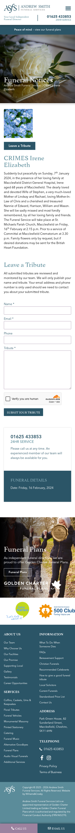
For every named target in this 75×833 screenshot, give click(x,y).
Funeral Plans (11, 750)
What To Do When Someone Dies (49, 644)
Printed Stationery (13, 727)
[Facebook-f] (41, 757)
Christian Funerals (49, 663)
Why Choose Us (13, 648)
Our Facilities (11, 654)
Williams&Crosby (34, 793)
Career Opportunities (15, 683)
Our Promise (11, 660)
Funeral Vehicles (13, 715)
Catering (8, 733)
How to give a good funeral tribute (54, 677)
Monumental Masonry (16, 721)
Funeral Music (11, 738)
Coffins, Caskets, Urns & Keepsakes (17, 702)
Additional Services (14, 762)
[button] (68, 8)
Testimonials (11, 677)
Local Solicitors (47, 685)
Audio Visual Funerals (16, 756)
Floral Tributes (11, 709)
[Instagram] (48, 757)
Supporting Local (13, 665)
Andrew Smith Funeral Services (22, 85)
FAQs (42, 652)
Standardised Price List (52, 696)
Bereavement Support (51, 658)
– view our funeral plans (37, 29)
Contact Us (45, 702)
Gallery (8, 671)
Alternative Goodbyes (16, 744)
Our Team (9, 642)
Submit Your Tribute (23, 412)
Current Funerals (48, 691)
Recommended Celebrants (54, 669)
